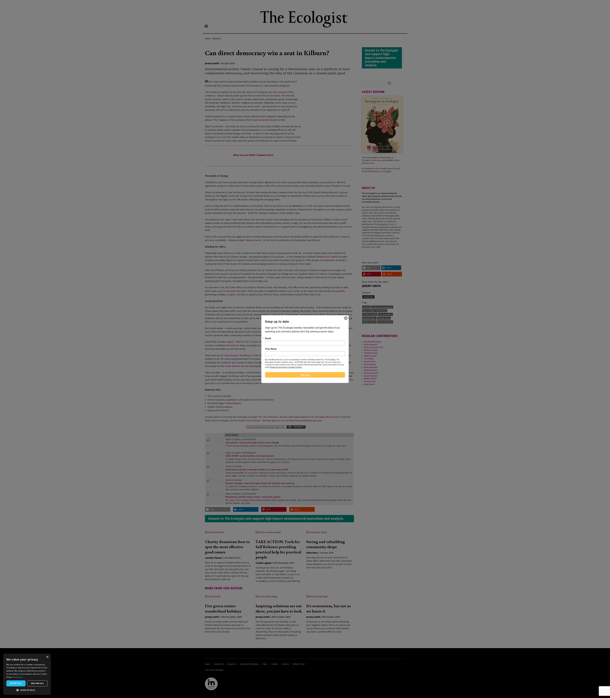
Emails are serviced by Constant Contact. (286, 367)
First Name (271, 349)
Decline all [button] (37, 683)
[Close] (346, 318)
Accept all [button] (16, 683)
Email (268, 338)
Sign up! (305, 375)
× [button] (47, 657)
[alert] (27, 674)
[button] (27, 690)
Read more (18, 677)
